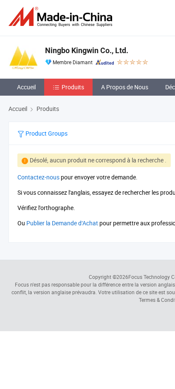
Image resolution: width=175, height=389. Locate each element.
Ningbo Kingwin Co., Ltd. (86, 50)
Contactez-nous (38, 177)
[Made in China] (62, 17)
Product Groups (46, 133)
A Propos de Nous (124, 87)
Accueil (26, 87)
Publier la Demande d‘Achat (62, 223)
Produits (73, 87)
